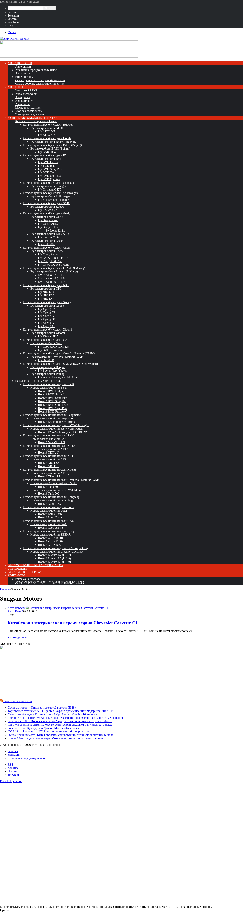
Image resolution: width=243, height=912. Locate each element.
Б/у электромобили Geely (46, 216)
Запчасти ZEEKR (26, 90)
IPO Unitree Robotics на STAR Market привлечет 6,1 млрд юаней (49, 731)
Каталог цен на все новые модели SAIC (48, 435)
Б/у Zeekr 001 (46, 244)
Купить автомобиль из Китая (33, 117)
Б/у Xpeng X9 (46, 326)
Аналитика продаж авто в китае (36, 70)
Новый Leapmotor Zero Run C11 (58, 421)
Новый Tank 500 (48, 493)
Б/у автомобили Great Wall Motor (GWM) (56, 356)
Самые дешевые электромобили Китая (40, 80)
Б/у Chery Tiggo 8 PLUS (53, 257)
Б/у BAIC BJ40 (47, 152)
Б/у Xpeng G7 (46, 319)
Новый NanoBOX (49, 503)
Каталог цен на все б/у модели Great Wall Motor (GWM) (59, 353)
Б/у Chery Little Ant (50, 261)
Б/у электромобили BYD (46, 158)
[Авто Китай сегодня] (14, 38)
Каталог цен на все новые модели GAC (48, 520)
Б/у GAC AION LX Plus (53, 346)
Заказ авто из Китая (25, 572)
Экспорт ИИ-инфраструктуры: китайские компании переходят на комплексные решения (65, 717)
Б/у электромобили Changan (48, 186)
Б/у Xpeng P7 (46, 309)
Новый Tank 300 (48, 486)
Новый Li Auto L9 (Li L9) (54, 561)
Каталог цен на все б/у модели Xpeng (47, 302)
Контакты (16, 575)
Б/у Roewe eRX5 (48, 210)
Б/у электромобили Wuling (47, 374)
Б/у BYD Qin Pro (49, 179)
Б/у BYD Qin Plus (49, 175)
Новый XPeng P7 (49, 476)
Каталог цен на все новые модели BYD (48, 384)
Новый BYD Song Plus (52, 397)
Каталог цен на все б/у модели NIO (46, 285)
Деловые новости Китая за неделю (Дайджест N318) (42, 707)
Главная (5, 589)
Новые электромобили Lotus (48, 510)
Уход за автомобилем (28, 111)
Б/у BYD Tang (47, 172)
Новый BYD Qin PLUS (53, 404)
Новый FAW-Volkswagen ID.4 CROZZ (62, 432)
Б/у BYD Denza (48, 162)
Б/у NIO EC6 (46, 292)
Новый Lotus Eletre (50, 514)
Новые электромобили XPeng (49, 473)
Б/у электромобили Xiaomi (47, 333)
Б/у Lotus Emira (55, 230)
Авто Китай (15, 611)
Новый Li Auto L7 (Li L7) (54, 555)
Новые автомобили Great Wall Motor (53, 483)
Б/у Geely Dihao (48, 223)
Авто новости (20, 63)
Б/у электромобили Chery (46, 251)
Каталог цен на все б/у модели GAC (46, 339)
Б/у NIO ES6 (46, 295)
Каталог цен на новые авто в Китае (38, 380)
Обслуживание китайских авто (35, 565)
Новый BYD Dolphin (51, 391)
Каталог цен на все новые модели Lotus (48, 507)
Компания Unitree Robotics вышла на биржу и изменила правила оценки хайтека (60, 721)
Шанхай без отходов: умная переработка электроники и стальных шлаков (55, 738)
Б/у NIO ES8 (46, 298)
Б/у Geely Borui (48, 220)
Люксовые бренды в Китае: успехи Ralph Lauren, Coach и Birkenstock (52, 714)
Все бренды (17, 568)
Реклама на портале (28, 578)
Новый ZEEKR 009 (50, 541)
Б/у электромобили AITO (46, 128)
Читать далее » (17, 637)
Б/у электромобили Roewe (47, 206)
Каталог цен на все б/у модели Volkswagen (50, 193)
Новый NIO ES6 (48, 462)
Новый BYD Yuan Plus (52, 408)
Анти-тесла (22, 73)
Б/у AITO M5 (46, 131)
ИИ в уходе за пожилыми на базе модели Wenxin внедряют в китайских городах (60, 724)
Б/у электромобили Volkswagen (50, 196)
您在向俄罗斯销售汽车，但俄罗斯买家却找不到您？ (50, 582)
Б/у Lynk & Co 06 (49, 237)
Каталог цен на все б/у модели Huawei (48, 124)
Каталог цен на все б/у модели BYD (46, 155)
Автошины (22, 104)
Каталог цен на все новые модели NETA (49, 445)
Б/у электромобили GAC (46, 343)
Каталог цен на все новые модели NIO (48, 456)
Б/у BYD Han (46, 165)
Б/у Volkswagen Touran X (54, 199)
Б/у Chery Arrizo (48, 254)
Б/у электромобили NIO (45, 288)
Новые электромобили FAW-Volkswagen (56, 428)
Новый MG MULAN (51, 442)
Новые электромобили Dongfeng (51, 500)
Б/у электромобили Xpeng (47, 305)
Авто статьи (23, 66)
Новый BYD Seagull (51, 394)
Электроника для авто (29, 114)
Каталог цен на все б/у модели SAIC (46, 203)
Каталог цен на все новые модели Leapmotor (51, 415)
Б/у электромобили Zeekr (46, 240)
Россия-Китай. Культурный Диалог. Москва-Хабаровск (43, 728)
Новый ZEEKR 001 (50, 537)
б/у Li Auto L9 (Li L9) (51, 281)
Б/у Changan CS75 (49, 189)
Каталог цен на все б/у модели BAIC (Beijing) (52, 145)
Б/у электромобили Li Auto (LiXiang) (54, 271)
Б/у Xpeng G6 (46, 315)
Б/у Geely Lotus (48, 227)
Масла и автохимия (27, 107)
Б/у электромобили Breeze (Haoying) (53, 141)
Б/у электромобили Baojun (47, 367)
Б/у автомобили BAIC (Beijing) (50, 148)
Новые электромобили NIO (48, 459)
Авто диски (22, 97)
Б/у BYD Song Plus (50, 169)
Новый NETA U (48, 452)
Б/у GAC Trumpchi (50, 350)
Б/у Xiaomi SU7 (48, 336)
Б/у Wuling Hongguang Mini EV (58, 377)
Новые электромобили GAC (48, 524)
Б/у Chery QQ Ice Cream (53, 264)
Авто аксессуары (26, 93)
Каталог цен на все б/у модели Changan (48, 182)
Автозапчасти (24, 100)
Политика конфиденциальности (28, 758)
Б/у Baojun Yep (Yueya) (52, 370)
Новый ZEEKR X (49, 544)
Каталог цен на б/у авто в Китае (36, 121)
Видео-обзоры (24, 76)
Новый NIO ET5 (48, 466)
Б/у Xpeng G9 (46, 322)
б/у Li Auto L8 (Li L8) (51, 278)
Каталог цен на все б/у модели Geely (46, 213)
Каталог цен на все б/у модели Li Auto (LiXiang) (54, 268)
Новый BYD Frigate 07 (52, 411)
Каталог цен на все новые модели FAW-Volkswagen (56, 425)
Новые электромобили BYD (48, 387)
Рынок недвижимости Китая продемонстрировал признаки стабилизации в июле (60, 734)
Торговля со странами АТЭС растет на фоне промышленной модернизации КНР (60, 711)
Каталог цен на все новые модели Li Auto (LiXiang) (56, 548)
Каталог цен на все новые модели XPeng (49, 469)
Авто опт (15, 87)
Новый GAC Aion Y (51, 527)
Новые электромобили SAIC (49, 438)
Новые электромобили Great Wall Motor (56, 490)
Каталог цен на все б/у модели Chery (46, 247)
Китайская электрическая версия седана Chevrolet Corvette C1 (73, 622)
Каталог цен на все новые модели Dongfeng (51, 497)
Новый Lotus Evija (50, 517)
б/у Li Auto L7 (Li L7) (51, 274)
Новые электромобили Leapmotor (52, 418)
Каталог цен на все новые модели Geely (49, 531)
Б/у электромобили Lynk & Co (49, 233)
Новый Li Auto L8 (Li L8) (54, 558)
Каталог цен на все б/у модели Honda (47, 138)
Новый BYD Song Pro (52, 401)
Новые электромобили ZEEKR (50, 534)
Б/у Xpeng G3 (46, 312)
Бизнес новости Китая (17, 701)
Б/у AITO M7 (46, 134)
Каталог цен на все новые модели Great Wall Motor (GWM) (61, 479)
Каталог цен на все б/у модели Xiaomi (47, 329)
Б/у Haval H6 (46, 360)
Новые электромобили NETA (49, 449)
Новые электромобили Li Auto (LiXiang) (56, 551)
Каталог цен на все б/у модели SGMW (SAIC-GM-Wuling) (60, 363)
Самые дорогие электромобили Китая (39, 83)
